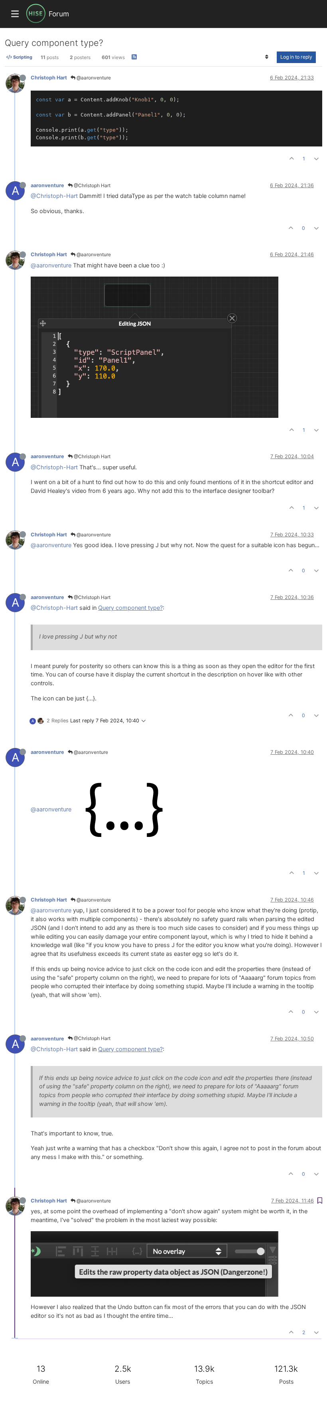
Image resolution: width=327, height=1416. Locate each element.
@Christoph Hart (91, 185)
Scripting (22, 57)
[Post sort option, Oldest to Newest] (267, 57)
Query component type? (130, 607)
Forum (59, 14)
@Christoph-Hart (54, 196)
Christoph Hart (49, 78)
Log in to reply (296, 57)
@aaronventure (93, 78)
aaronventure (47, 185)
